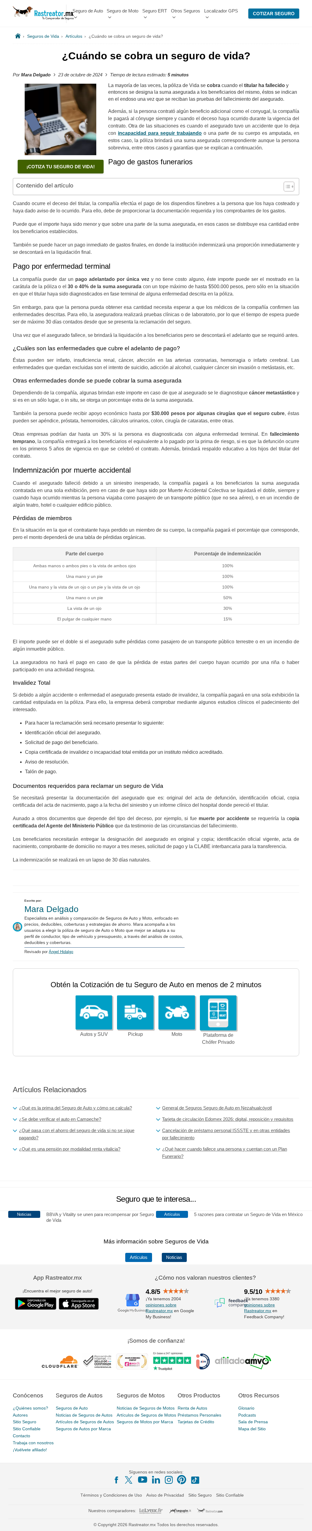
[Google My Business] (132, 1303)
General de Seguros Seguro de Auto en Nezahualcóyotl (217, 1107)
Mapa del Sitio (252, 1429)
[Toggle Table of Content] (286, 186)
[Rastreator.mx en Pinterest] (181, 1479)
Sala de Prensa (253, 1422)
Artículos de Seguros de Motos (146, 1415)
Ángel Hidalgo (61, 951)
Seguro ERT (154, 10)
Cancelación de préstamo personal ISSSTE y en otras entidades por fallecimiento (226, 1134)
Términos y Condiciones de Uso (111, 1495)
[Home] (18, 36)
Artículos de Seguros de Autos (85, 1422)
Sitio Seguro (24, 1422)
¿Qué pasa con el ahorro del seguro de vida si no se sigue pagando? (76, 1134)
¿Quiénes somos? (30, 1408)
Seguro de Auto (88, 10)
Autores (20, 1415)
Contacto (21, 1435)
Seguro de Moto (122, 10)
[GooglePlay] (35, 1303)
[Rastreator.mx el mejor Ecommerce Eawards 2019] (132, 1361)
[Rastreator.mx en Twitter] (129, 1479)
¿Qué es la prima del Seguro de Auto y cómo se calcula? (75, 1107)
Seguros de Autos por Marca (83, 1429)
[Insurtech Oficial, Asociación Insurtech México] (203, 1361)
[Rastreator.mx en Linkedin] (156, 1479)
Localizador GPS (221, 10)
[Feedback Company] (231, 1303)
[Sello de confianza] (97, 1361)
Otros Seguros (185, 10)
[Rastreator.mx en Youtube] (142, 1479)
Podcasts (247, 1415)
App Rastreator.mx (57, 1277)
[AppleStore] (79, 1304)
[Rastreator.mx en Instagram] (169, 1480)
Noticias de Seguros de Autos (84, 1415)
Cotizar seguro (274, 13)
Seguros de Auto (72, 1408)
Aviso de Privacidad (165, 1495)
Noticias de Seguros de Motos (146, 1408)
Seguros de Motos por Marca (145, 1422)
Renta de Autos (192, 1408)
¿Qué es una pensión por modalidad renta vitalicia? (69, 1149)
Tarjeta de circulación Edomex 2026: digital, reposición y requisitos (227, 1119)
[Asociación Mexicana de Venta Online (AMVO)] (243, 1361)
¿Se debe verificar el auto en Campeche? (60, 1119)
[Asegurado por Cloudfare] (60, 1361)
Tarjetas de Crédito (196, 1422)
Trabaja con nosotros (33, 1442)
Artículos (138, 1257)
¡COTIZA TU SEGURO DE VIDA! (61, 166)
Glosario (246, 1408)
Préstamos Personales (199, 1415)
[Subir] (300, 1519)
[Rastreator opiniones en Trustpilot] (172, 1362)
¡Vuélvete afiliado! (30, 1449)
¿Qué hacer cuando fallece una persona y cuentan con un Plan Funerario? (224, 1152)
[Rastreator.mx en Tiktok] (195, 1479)
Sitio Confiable (27, 1429)
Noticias (174, 1257)
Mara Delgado (51, 909)
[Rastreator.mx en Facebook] (116, 1480)
